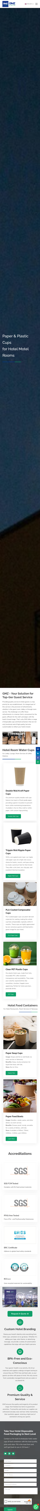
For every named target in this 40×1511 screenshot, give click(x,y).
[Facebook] (13, 1453)
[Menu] (36, 4)
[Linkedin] (9, 1453)
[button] (29, 4)
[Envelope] (5, 1453)
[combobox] (6, 1475)
